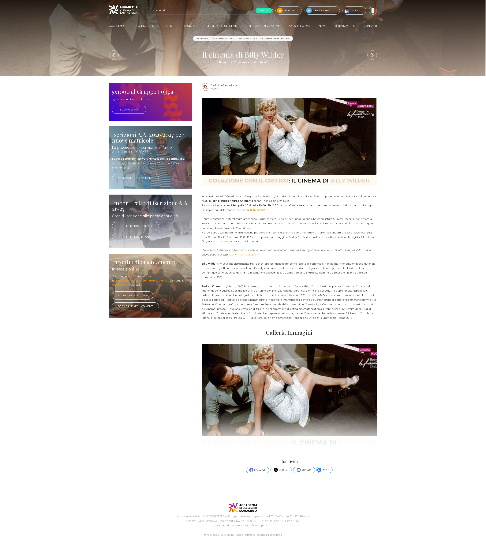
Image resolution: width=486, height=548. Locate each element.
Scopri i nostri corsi (133, 295)
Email (326, 469)
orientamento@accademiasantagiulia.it (141, 280)
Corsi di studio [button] (143, 26)
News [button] (323, 26)
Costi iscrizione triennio (135, 226)
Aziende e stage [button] (300, 26)
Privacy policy (211, 534)
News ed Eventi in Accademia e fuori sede (235, 38)
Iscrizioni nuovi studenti (135, 178)
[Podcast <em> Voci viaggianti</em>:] (114, 55)
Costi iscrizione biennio (135, 237)
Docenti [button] (168, 26)
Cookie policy (227, 534)
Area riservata (323, 10)
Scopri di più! (129, 109)
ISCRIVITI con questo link (244, 254)
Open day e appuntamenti (135, 306)
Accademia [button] (116, 26)
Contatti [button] (370, 26)
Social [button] (356, 10)
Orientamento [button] (345, 26)
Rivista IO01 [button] (190, 26)
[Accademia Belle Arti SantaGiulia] (123, 10)
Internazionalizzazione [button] (263, 26)
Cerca (263, 10)
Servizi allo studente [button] (222, 26)
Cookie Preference (245, 534)
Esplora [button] (290, 10)
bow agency (275, 534)
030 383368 (119, 285)
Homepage (202, 38)
